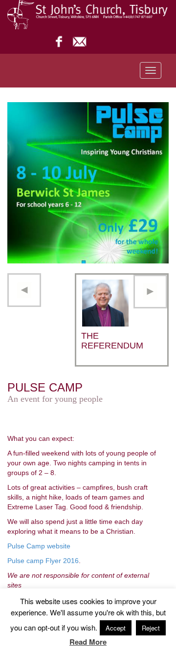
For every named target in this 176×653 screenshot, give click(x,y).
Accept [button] (116, 627)
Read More (88, 641)
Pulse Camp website (38, 546)
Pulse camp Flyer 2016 (43, 561)
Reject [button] (151, 627)
